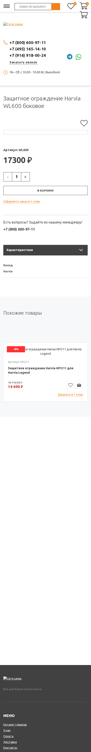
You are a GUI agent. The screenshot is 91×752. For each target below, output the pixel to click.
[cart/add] (79, 385)
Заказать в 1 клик (70, 394)
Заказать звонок (23, 62)
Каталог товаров (15, 724)
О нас (7, 730)
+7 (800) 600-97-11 (27, 42)
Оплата (8, 736)
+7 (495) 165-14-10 (27, 49)
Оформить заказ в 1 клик (21, 201)
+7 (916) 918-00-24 (27, 55)
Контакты (10, 747)
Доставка (10, 741)
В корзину (45, 190)
